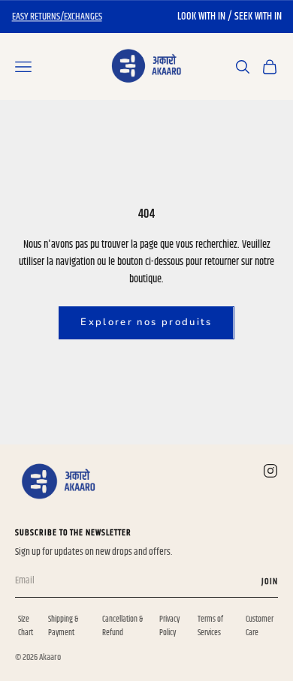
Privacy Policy (169, 626)
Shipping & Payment (63, 626)
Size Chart (25, 626)
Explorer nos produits (146, 322)
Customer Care (259, 626)
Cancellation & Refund (122, 626)
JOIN (269, 581)
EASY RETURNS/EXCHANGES (57, 16)
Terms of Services (210, 626)
